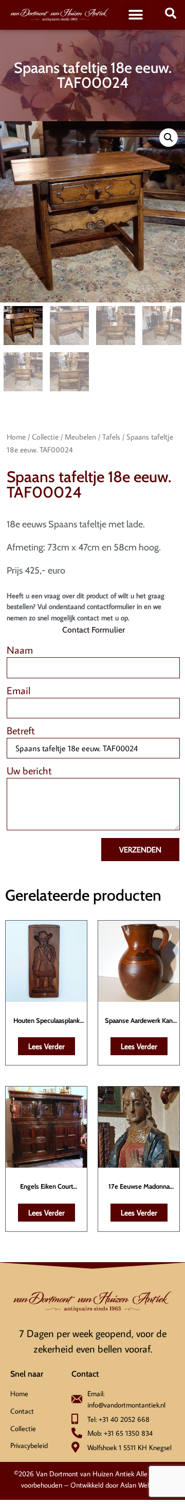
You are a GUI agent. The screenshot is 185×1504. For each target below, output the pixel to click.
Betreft (21, 731)
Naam (20, 650)
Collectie (45, 437)
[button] (135, 15)
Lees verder (46, 1046)
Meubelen (80, 437)
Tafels (111, 437)
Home (16, 437)
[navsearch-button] (170, 15)
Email (18, 691)
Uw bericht (29, 771)
